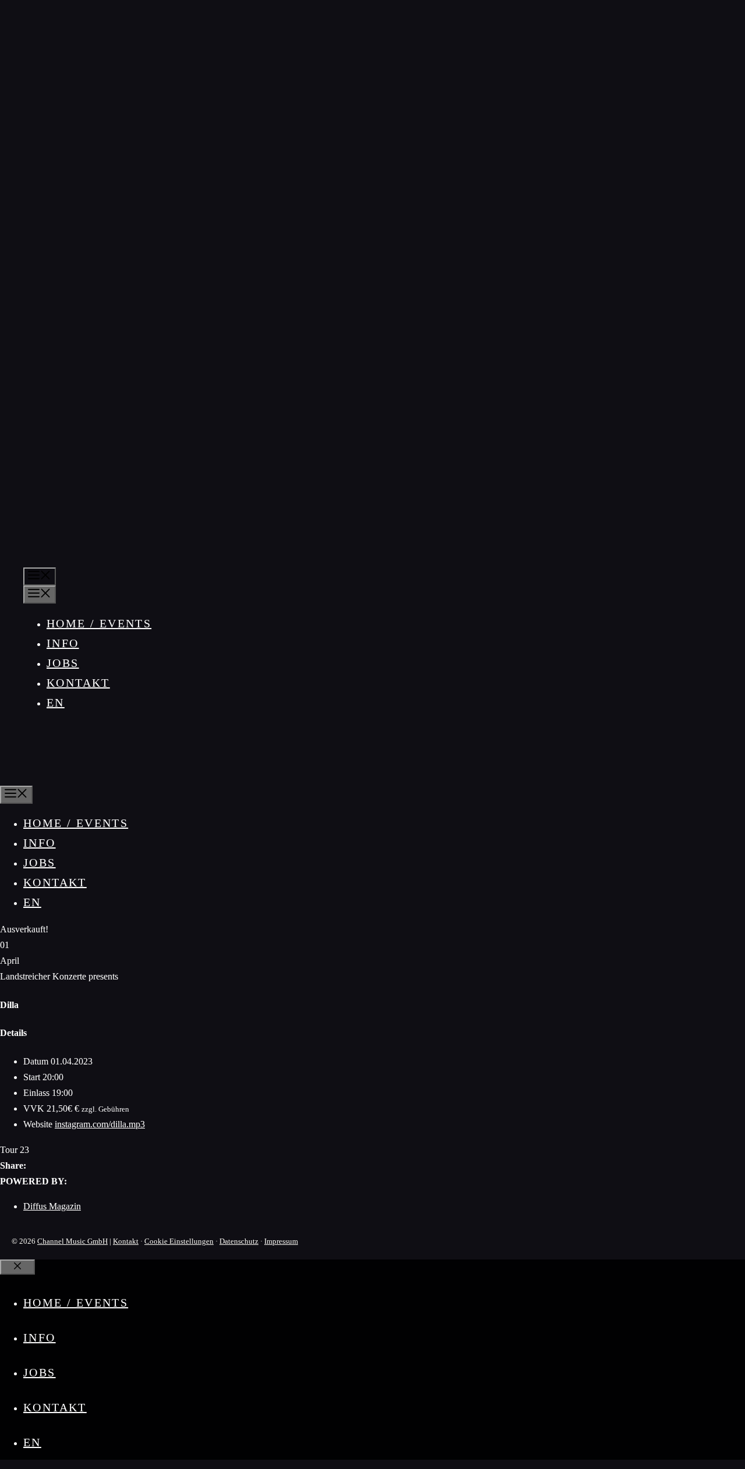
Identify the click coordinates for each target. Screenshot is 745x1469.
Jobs (63, 663)
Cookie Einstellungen (179, 1241)
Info (63, 643)
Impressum (281, 1241)
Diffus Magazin (52, 1206)
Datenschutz (238, 1241)
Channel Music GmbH (72, 1241)
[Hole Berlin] (37, 775)
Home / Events (99, 623)
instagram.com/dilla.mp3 (100, 1124)
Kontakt (78, 682)
